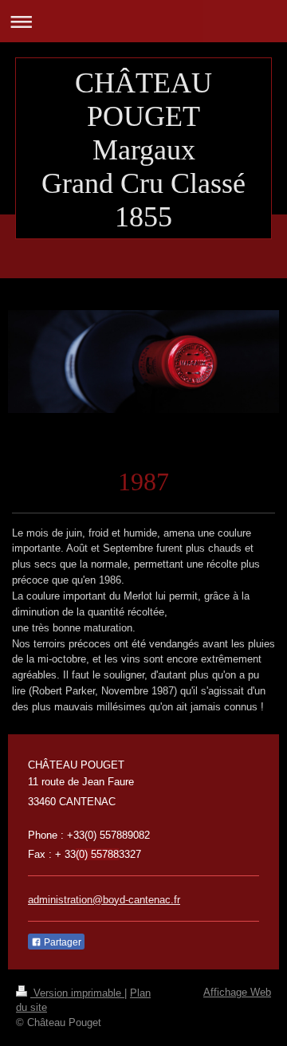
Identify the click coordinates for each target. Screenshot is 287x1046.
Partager (61, 942)
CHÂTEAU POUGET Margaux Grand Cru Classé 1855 (143, 150)
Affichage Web (237, 992)
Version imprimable (77, 993)
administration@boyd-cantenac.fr (104, 900)
